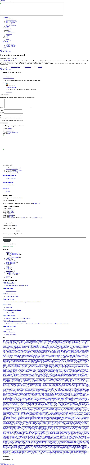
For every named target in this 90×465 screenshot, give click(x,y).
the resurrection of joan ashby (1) (53, 436)
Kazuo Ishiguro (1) (50, 391)
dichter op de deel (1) (57, 362)
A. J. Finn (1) (21, 341)
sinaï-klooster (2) (77, 423)
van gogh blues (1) (14, 445)
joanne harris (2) (71, 388)
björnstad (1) (17, 351)
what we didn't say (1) (46, 450)
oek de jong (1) (79, 408)
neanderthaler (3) (61, 405)
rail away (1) (73, 416)
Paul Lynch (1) (58, 412)
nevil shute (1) (18, 407)
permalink (40, 67)
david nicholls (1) (56, 359)
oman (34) (33, 409)
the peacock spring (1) (35, 434)
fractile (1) (40, 371)
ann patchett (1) (48, 345)
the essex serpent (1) (81, 429)
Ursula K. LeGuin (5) (53, 443)
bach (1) (60, 348)
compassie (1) (59, 356)
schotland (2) (25, 421)
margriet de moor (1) (47, 399)
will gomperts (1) (24, 451)
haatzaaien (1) (32, 376)
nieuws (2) (37, 407)
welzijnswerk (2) (79, 448)
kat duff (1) (19, 391)
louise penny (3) (64, 397)
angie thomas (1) (34, 345)
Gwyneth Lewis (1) (13, 376)
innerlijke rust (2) (38, 385)
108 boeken (11, 208)
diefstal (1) (65, 362)
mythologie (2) (66, 404)
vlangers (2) (5, 447)
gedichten (8, 259)
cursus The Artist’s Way (11, 25)
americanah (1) (61, 343)
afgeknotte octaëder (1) (13, 342)
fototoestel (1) (35, 371)
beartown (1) (6, 350)
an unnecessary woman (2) (14, 345)
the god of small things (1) (22, 431)
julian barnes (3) (74, 390)
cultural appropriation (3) (28, 357)
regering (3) (49, 417)
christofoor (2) (35, 355)
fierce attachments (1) (75, 370)
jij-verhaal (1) (43, 388)
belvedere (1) (55, 350)
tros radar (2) (37, 442)
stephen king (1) (63, 426)
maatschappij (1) (43, 398)
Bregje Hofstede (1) (66, 352)
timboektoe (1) (6, 441)
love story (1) (72, 397)
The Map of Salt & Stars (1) (14, 433)
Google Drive (36, 203)
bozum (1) (52, 352)
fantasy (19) (19, 370)
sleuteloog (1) (18, 424)
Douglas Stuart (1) (68, 364)
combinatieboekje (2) (42, 356)
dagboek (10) (69, 357)
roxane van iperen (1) (9, 419)
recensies (8, 269)
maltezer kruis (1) (78, 398)
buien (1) (79, 352)
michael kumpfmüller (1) (63, 402)
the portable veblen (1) (67, 434)
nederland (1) (68, 405)
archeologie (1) (7, 347)
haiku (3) (38, 376)
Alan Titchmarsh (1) (52, 342)
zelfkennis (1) (86, 452)
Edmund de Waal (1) (80, 365)
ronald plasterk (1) (76, 418)
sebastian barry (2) (80, 422)
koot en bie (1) (70, 393)
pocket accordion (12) (34, 414)
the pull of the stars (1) (83, 434)
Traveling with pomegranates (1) (14, 442)
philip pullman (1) (12, 413)
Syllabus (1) (61, 427)
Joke (7, 76)
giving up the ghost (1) (78, 374)
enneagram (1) (80, 367)
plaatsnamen (10, 129)
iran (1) (74, 385)
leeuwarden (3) (18, 395)
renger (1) (79, 417)
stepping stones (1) (71, 426)
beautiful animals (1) (13, 350)
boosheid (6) (31, 352)
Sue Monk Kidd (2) (12, 427)
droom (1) (26, 365)
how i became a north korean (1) (35, 383)
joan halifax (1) (55, 388)
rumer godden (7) (23, 419)
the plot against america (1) (56, 434)
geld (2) (37, 373)
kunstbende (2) (16, 394)
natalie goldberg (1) (24, 405)
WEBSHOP (5, 41)
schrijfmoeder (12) (56, 421)
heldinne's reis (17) (15, 379)
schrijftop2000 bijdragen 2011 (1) (81, 421)
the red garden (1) (20, 436)
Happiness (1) (32, 378)
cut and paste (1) (54, 357)
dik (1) (77, 362)
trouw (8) (42, 442)
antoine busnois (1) (68, 346)
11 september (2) (29, 340)
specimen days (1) (85, 424)
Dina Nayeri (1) (82, 362)
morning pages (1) (7, 404)
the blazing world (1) (58, 428)
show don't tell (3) (31, 423)
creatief (7, 255)
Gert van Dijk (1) (25, 374)
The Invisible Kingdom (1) (22, 432)
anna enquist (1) (56, 345)
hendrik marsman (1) (64, 379)
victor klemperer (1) (35, 446)
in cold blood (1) (45, 384)
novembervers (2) (42, 408)
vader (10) (77, 443)
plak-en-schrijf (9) (13, 414)
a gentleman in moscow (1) (58, 340)
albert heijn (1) (68, 342)
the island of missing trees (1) (35, 432)
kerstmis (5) (73, 391)
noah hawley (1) (72, 407)
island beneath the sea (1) (8, 386)
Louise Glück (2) (57, 397)
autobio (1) (37, 348)
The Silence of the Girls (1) (47, 437)
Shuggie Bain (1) (39, 423)
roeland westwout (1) (58, 418)
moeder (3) (69, 403)
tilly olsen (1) (79, 440)
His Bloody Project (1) (37, 381)
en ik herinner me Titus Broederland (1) (63, 367)
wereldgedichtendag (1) (8, 450)
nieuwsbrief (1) (43, 407)
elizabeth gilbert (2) (55, 366)
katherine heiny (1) (34, 391)
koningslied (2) (63, 393)
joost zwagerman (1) (12, 390)
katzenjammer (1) (42, 391)
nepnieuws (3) (11, 407)
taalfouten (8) (76, 427)
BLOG (4, 47)
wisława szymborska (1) (58, 451)
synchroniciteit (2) (68, 427)
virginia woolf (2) (56, 446)
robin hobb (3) (34, 418)
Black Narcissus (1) (33, 351)
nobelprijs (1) (80, 407)
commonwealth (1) (51, 356)
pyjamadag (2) (35, 416)
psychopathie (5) (8, 416)
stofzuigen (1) (78, 426)
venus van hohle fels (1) (53, 445)
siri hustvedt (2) (85, 423)
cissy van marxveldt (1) (63, 355)
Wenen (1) (85, 448)
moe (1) (64, 403)
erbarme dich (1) (14, 369)
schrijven (8, 276)
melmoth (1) (25, 402)
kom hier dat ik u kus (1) (49, 393)
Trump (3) (55, 442)
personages (9, 128)
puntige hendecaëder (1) (26, 416)
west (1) (25, 450)
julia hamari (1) (67, 390)
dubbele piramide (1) (33, 365)
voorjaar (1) (64, 447)
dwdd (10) (60, 365)
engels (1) (74, 367)
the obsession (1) (10, 434)
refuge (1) (44, 417)
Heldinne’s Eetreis (8, 182)
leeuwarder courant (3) (27, 395)
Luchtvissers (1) (82, 397)
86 (41, 217)
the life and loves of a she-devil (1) (54, 432)
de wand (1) (54, 361)
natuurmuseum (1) (45, 405)
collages (7, 42)
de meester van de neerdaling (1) (38, 360)
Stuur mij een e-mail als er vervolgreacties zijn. (12, 118)
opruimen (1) (6, 410)
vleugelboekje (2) (12, 447)
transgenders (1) (77, 441)
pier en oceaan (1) (65, 413)
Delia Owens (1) (10, 362)
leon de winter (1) (53, 395)
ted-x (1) (32, 428)
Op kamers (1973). (10, 312)
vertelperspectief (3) (19, 446)
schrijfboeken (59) (33, 421)
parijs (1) (23, 412)
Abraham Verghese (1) (58, 341)
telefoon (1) (37, 428)
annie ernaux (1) (31, 346)
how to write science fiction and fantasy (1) (52, 383)
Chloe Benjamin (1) (19, 355)
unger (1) (16, 443)
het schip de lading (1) (8, 381)
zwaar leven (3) (67, 453)
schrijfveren (8, 31)
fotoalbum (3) (22, 371)
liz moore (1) (34, 397)
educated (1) (10, 366)
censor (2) (45, 354)
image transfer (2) (37, 384)
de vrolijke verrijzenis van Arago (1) (44, 361)
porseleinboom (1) (60, 414)
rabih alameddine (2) (43, 416)
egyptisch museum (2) (39, 366)
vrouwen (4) (10, 448)
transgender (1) (70, 441)
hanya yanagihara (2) (24, 378)
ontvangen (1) (73, 409)
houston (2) (25, 383)
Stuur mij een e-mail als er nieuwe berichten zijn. (12, 120)
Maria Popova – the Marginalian (16, 321)
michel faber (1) (6, 403)
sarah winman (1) (73, 419)
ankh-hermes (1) (41, 345)
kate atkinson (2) (25, 391)
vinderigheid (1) (43, 446)
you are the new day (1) (58, 452)
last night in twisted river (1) (65, 394)
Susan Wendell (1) (38, 427)
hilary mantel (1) (16, 381)
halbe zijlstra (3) (43, 376)
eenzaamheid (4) (25, 366)
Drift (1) (22, 365)
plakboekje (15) (20, 414)
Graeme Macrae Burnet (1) (56, 375)
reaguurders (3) (32, 417)
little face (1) (28, 397)
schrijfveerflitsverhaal (13, 273)
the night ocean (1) (79, 433)
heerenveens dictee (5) (80, 378)
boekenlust (10, 288)
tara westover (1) (13, 428)
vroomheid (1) (81, 447)
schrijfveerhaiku (14, 169)
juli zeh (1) (53, 390)
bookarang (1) (25, 352)
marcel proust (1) (13, 399)
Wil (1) (14, 451)
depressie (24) (30, 362)
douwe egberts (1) (84, 364)
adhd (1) (74, 341)
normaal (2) (35, 408)
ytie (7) (80, 452)
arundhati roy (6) (45, 347)
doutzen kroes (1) (76, 364)
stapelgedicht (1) (35, 426)
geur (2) (42, 374)
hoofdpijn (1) (85, 381)
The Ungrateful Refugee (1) (15, 438)
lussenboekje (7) (12, 398)
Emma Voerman (11, 294)
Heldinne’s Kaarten (10, 44)
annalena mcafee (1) (79, 345)
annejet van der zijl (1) (16, 346)
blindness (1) (41, 351)
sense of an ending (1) (13, 423)
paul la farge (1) (50, 412)
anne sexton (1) (7, 346)
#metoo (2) (12, 340)
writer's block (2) (6, 452)
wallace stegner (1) (38, 448)
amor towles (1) (77, 343)
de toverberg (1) (16, 361)
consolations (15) (74, 356)
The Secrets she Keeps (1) (25, 437)
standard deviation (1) (26, 426)
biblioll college (11, 315)
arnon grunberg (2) (23, 347)
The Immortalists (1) (11, 432)
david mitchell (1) (48, 359)
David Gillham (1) (40, 359)
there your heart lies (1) (16, 440)
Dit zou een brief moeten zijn (12, 296)
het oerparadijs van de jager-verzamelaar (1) (79, 380)
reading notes (11, 332)
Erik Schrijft (10, 299)
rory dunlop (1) (83, 418)
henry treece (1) (73, 379)
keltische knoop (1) (59, 391)
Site (1, 115)
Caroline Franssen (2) (11, 354)
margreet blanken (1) (38, 399)
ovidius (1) (71, 410)
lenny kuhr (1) (35, 395)
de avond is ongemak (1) (83, 359)
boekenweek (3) (65, 351)
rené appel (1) (74, 417)
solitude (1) (51, 424)
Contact (7, 39)
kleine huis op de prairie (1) (24, 393)
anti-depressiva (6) (46, 346)
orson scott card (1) (40, 410)
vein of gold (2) (44, 445)
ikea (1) (26, 384)
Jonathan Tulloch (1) (69, 389)
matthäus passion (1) (58, 400)
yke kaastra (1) (49, 452)
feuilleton (8, 258)
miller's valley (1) (43, 403)
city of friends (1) (78, 355)
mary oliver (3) (50, 400)
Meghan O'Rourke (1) (17, 402)
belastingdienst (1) (47, 350)
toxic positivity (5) (55, 441)
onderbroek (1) (39, 409)
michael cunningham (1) (52, 402)
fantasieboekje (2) (12, 370)
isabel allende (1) (86, 385)
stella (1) (57, 426)
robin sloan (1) (41, 418)
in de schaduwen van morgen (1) (56, 384)
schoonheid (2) (19, 421)
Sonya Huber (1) (68, 424)
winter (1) (51, 451)
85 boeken (11, 211)
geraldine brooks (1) (78, 373)
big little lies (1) (84, 350)
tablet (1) (81, 427)
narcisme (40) (16, 405)
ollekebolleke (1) (27, 409)
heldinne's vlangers (10, 263)
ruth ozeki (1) (34, 419)
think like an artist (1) (26, 440)
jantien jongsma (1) (81, 386)
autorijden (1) (50, 348)
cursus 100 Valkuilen (10, 22)
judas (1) (49, 390)
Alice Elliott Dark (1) (7, 343)
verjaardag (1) (84, 445)
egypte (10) (31, 366)
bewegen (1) (65, 350)
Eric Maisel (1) (22, 369)
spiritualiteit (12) (6, 426)
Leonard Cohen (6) (61, 395)
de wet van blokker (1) (62, 361)
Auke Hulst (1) (17, 348)
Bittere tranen (9, 307)
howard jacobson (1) (66, 383)
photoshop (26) (35, 413)
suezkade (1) (20, 427)
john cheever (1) (17, 389)
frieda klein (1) (86, 371)
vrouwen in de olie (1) (18, 448)
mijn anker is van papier (13, 257)
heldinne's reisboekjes (10, 262)
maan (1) (26, 398)
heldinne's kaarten (10, 260)
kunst (7, 264)
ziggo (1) (8, 453)
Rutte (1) (39, 419)
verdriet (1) (61, 445)
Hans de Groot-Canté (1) (13, 378)
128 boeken (11, 215)
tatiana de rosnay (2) (25, 428)
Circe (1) (41, 355)
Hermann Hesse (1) (7, 380)
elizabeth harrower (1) (65, 366)
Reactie (2, 107)
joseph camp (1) (28, 390)
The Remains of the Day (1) (40, 436)
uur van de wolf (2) (65, 443)
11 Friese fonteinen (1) (20, 340)
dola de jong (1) (28, 364)
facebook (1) (67, 369)
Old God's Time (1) (18, 409)
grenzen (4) (64, 375)
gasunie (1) (19, 373)
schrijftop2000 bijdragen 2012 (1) (10, 422)
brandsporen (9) (57, 352)
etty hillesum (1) (45, 369)
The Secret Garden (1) (14, 437)
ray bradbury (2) (16, 417)
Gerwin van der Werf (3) (34, 374)
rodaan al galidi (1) (49, 418)
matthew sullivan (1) (68, 400)
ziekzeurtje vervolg (17, 167)
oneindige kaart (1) (53, 409)
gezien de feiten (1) (62, 374)
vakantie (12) (83, 443)
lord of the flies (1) (49, 397)
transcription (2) (62, 441)
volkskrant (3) (58, 447)
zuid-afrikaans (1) (60, 453)
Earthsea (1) (72, 365)
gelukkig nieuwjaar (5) (60, 373)
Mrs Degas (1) (39, 404)
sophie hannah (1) (77, 424)
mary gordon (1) (33, 400)
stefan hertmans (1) (43, 426)
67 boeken (34, 217)
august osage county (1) (75, 347)
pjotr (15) (6, 414)
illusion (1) (30, 384)
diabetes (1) (40, 362)
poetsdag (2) (42, 414)
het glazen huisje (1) (36, 380)
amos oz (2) (83, 343)
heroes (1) (14, 380)
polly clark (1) (53, 414)
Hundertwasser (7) (7, 384)
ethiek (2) (39, 369)
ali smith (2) (84, 342)
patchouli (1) (34, 412)
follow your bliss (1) (13, 371)
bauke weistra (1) (84, 348)
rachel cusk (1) (51, 416)
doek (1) (18, 364)
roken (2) (65, 418)
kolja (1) (42, 393)
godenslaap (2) (16, 375)
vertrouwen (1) (27, 446)
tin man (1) (12, 441)
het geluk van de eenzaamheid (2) (23, 380)
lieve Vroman (3, 50)
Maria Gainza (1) (65, 399)
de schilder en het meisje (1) (63, 360)
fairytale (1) (5, 370)
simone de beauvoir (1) (57, 423)
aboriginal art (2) (49, 341)
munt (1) (52, 404)
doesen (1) (22, 364)
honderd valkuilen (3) (76, 381)
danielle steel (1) (25, 359)
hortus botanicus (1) (8, 383)
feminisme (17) (66, 370)
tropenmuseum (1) (30, 442)
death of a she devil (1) (84, 361)
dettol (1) (35, 362)
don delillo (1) (35, 364)
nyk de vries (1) (59, 408)
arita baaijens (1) (15, 347)
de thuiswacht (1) (84, 360)
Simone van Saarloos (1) (68, 423)
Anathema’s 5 (9, 329)
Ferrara (9, 304)
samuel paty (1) (45, 419)
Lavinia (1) (74, 394)
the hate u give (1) (81, 431)
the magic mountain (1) (74, 432)
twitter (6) (77, 442)
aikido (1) (46, 342)
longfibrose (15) (41, 397)
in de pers (8, 35)
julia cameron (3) (60, 390)
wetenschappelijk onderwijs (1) (34, 450)
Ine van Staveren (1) (15, 385)
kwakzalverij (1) (42, 394)
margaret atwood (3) (21, 399)
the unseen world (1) (26, 438)
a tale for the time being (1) (76, 340)
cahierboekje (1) (85, 352)
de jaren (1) (28, 360)
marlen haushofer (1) (16, 400)
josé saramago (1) (21, 390)
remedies (9, 131)
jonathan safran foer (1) (59, 389)
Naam (2, 110)
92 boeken (11, 216)
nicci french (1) (31, 407)
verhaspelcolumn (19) (69, 445)
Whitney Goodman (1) (8, 451)
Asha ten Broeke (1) (53, 347)
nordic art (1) (29, 408)
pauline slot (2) (65, 412)
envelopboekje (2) (7, 369)
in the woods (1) (82, 384)
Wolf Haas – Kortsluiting (11, 291)
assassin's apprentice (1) (64, 347)
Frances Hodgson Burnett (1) (49, 371)
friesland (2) (9, 373)
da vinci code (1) (62, 357)
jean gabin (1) (13, 388)
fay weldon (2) (41, 370)
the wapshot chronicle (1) (45, 438)
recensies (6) (39, 417)
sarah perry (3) (66, 419)
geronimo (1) (10, 374)
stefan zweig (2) (51, 426)
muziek (7, 268)
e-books (7, 26)
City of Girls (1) (85, 355)
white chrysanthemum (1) (81, 450)
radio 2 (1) (67, 416)
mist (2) (61, 403)
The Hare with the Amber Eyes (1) (69, 431)
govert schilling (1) (45, 375)
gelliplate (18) (42, 373)
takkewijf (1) (86, 427)
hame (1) (57, 376)
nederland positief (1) (76, 405)
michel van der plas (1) (15, 403)
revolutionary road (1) (9, 418)
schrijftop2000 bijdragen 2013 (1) (25, 422)
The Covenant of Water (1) (51, 429)
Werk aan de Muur (18, 198)
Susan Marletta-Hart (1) (28, 427)
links (7, 36)
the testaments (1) (78, 437)
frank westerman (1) (60, 371)
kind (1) (83, 391)
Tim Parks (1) (86, 440)
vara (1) (32, 445)
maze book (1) (76, 400)
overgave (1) (66, 410)
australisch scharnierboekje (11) (28, 348)
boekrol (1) (79, 351)
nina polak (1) (50, 407)
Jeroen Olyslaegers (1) (35, 388)
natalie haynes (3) (32, 405)
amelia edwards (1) (53, 343)
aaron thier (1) (42, 341)
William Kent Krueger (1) (42, 451)
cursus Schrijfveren (10, 23)
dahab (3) (74, 357)
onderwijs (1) (46, 409)
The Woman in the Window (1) (78, 438)
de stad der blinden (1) (75, 360)
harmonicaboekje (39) (40, 378)
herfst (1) (85, 379)
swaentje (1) (45, 427)
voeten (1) (52, 447)
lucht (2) (77, 397)
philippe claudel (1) (27, 413)
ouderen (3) (54, 410)
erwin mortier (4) (29, 369)
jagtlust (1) (38, 386)
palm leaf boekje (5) (7, 412)
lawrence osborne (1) (81, 394)
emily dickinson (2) (25, 367)
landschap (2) (49, 394)
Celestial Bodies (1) (38, 354)
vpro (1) (68, 447)
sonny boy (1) (62, 424)
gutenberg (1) (6, 376)
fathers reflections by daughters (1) (29, 370)
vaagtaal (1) (72, 443)
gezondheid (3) (69, 374)
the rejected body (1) (28, 436)
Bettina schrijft (11, 283)
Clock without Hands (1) (8, 356)
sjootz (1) (5, 424)
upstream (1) (35, 443)
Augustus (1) (11, 348)
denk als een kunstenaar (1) (20, 362)
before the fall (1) (39, 350)
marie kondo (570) (81, 399)
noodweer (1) (6, 408)
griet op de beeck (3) (71, 375)
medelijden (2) (83, 400)
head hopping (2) (71, 378)
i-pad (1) (13, 384)
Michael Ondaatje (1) (73, 402)
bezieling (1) (71, 350)
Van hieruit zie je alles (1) (24, 445)
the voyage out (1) (35, 438)
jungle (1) (80, 390)
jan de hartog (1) (59, 386)
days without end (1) (73, 359)
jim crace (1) (49, 388)
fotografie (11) (28, 371)
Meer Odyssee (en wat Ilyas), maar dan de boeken (17, 285)
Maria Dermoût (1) (57, 399)
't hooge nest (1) (6, 340)
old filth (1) (11, 409)
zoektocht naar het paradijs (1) (27, 453)
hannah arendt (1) (63, 376)
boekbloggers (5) (58, 351)
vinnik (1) (50, 446)
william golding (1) (32, 451)
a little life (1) (67, 340)
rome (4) (69, 418)
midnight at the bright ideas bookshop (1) (30, 403)
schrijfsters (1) (63, 421)
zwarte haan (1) (81, 453)
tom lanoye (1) (29, 441)
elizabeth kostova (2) (74, 366)
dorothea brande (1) (59, 364)
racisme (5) (57, 416)
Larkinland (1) (55, 394)
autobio (7, 252)
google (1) (38, 375)
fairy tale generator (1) (83, 369)
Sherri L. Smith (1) (22, 423)
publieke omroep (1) (16, 416)
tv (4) (64, 442)
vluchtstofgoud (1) (28, 447)
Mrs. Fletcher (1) (46, 404)
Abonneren (6, 240)
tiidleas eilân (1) (72, 440)
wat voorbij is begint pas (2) (69, 448)
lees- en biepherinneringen (14, 254)
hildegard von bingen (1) (26, 381)
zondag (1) (53, 453)
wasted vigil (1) (59, 448)
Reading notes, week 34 (11, 334)
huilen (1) (81, 383)
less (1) (67, 395)
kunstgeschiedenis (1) (25, 394)
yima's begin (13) (35, 452)
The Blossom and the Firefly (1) (70, 428)
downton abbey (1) (7, 365)
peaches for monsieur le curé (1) (75, 412)
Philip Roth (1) (20, 413)
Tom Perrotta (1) (36, 441)
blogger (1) (51, 351)
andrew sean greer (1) (25, 345)
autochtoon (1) (43, 348)
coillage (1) (16, 356)
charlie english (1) (66, 354)
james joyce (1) (44, 386)
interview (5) (62, 385)
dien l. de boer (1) (72, 362)
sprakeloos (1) (13, 426)
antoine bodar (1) (59, 346)
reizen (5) (54, 417)
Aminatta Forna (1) (69, 343)
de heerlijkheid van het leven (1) (18, 360)
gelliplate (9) (48, 373)
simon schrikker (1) (47, 423)
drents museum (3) (16, 365)
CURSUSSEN (6, 17)
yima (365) (29, 452)
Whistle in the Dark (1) (70, 450)
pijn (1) (82, 413)
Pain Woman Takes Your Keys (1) (81, 410)
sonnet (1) (56, 424)
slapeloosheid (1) (11, 424)
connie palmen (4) (66, 356)
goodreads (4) (33, 375)
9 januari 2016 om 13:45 (8, 78)
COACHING (6, 27)
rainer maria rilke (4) (80, 416)
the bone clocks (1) (82, 428)
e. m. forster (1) (66, 365)
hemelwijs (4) (57, 379)
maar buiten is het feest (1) (34, 398)
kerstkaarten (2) (67, 391)
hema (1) (52, 379)
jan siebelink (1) (66, 386)
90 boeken (23, 217)
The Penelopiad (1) (45, 434)
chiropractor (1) (11, 355)
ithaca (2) (16, 386)
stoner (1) (84, 426)
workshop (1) (67, 451)
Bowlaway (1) (46, 352)
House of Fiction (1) (17, 383)
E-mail (2, 112)
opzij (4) (11, 410)
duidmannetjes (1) (48, 365)
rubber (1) (17, 419)
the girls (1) (14, 431)
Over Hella (8, 40)
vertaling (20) (12, 446)
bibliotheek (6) (77, 350)
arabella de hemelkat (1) (77, 346)
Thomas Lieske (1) (35, 440)
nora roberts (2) (22, 408)
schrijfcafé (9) (40, 421)
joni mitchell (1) (77, 389)
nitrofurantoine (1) (58, 407)
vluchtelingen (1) (20, 447)
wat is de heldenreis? (10, 32)
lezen (7, 266)
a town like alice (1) (13, 341)
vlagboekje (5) (84, 446)
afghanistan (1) (21, 342)
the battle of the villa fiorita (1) (46, 428)
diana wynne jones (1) (48, 362)
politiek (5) (47, 414)
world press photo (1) (83, 451)
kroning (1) (84, 393)
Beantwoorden (6, 82)
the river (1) (63, 436)
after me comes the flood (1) (37, 342)
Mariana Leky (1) (73, 399)
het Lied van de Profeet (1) (64, 380)
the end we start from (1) (71, 429)
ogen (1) (85, 408)
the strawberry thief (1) (69, 437)
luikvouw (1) (6, 398)
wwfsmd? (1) (23, 452)
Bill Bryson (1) (10, 351)
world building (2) (75, 451)
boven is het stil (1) (38, 352)
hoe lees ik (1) (62, 381)
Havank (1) (64, 378)
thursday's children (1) (60, 440)
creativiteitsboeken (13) (8, 357)
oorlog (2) (86, 409)
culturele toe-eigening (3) (39, 357)
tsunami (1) (60, 442)
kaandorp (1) (86, 390)
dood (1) (41, 364)
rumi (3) (29, 419)
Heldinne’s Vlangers (10, 46)
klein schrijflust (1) (14, 393)
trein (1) (24, 442)
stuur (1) (6, 427)
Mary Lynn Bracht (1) (42, 400)
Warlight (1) (52, 448)
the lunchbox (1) (65, 432)
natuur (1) (39, 405)
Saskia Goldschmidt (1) (83, 419)
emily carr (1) (18, 367)
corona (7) (85, 356)
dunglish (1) (55, 365)
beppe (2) (60, 350)
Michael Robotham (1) (84, 402)
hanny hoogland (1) (71, 376)
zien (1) (4, 453)
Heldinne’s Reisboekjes (11, 45)
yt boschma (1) (75, 452)
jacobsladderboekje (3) (24, 386)
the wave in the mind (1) (65, 438)
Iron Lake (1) (79, 385)
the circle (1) (42, 429)
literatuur (8, 267)
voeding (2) (35, 447)
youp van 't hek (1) (68, 452)
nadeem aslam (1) (80, 404)
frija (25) (14, 373)
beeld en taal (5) (31, 350)
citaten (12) (71, 355)
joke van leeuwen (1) (40, 389)
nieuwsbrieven (9, 34)
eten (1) (35, 369)
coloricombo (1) (28, 356)
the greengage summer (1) (45, 431)
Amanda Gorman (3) (44, 343)
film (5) (81, 370)
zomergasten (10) (38, 453)
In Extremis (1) (67, 384)
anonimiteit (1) (38, 346)
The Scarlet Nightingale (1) (73, 436)
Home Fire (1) (68, 381)
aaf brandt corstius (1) (29, 341)
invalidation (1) (68, 385)
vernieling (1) (6, 446)
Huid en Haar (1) (75, 383)
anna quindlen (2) (71, 345)
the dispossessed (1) (61, 429)
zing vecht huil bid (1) (16, 453)
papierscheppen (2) (16, 412)
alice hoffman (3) (16, 343)
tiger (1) (67, 440)
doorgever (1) (46, 364)
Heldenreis (2, 0)
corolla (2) (80, 356)
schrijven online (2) (53, 422)
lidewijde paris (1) (12, 397)
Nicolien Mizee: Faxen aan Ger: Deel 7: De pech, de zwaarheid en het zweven (23, 302)
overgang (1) (60, 410)
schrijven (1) (36, 422)
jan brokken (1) (51, 386)
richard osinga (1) (18, 418)
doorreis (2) (51, 364)
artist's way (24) (37, 347)
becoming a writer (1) (23, 350)
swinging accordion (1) (53, 427)
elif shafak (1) (48, 366)
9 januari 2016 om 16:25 (11, 87)
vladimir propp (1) (77, 446)
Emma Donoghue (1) (41, 367)
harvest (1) (59, 378)
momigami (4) (75, 403)
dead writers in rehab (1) (73, 361)
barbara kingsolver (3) (67, 348)
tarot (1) (19, 428)
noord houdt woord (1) (14, 408)
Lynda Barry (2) (20, 398)
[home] (31, 15)
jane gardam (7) (73, 386)
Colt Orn (8, 169)
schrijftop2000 (9, 271)
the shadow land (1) (36, 437)
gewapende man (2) (53, 374)
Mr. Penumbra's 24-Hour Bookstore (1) (26, 404)
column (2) (34, 356)
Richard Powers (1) (26, 418)
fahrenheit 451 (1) (74, 369)
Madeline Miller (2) (52, 398)
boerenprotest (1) (18, 352)
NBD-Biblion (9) (53, 405)
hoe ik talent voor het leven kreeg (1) (50, 381)
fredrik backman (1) (69, 371)
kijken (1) (78, 391)
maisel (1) (71, 398)
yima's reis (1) (43, 452)
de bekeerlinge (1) (7, 360)
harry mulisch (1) (49, 378)
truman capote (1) (49, 442)
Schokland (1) (12, 421)
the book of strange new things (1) (19, 429)
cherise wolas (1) (73, 354)
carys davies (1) (30, 354)
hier (9, 133)
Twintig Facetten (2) (70, 442)
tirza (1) (16, 441)
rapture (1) (9, 417)
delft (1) (4, 362)
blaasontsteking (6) (24, 351)
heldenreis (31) (7, 379)
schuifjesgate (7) (61, 422)
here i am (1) (80, 379)
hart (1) (55, 378)
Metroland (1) (43, 402)
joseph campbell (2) (36, 390)
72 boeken (11, 210)
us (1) (59, 443)
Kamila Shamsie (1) (7, 391)
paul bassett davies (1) (42, 412)
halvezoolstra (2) (51, 376)
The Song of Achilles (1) (58, 437)
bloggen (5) (46, 351)
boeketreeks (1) (73, 351)
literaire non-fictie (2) (20, 397)
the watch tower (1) (55, 438)
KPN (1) (76, 393)
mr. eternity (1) (14, 404)
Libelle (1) (5, 397)
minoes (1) (56, 403)
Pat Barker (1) (28, 412)
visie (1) (62, 446)
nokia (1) (85, 407)
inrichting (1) (45, 385)
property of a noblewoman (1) (76, 414)
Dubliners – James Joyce (6, 51)
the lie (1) (44, 432)
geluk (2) (53, 373)
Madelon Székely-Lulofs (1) (63, 398)
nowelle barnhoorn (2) (51, 408)
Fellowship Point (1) (58, 370)
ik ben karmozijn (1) (19, 384)
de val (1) (33, 361)
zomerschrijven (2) (46, 453)
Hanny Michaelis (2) (80, 376)
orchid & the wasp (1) (18, 410)
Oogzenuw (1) (80, 409)
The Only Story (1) (18, 434)
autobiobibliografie (15, 67)
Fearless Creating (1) (49, 370)
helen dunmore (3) (24, 379)
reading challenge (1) (24, 417)
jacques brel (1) (32, 386)
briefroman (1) (74, 352)
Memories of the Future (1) (34, 402)
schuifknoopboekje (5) (71, 422)
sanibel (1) (60, 419)
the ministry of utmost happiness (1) (40, 433)
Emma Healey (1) (50, 367)
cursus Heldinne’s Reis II (11, 21)
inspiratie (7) (51, 385)
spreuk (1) (19, 426)
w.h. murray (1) (29, 448)
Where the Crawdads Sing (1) (58, 450)
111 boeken (11, 213)
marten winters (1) (25, 400)
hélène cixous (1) (32, 379)
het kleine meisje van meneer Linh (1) (49, 380)
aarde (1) (36, 341)
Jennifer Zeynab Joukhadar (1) (23, 388)
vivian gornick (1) (68, 446)
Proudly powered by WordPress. (7, 464)
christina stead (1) (28, 355)
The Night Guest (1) (70, 433)
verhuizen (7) (77, 445)
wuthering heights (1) (15, 452)
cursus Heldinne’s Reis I (11, 20)
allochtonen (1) (28, 343)
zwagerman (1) (74, 453)
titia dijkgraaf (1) (22, 441)
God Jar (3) (86, 374)
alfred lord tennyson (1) (77, 342)
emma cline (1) (33, 367)
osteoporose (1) (48, 410)
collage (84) (22, 356)
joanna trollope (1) (63, 388)
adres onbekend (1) (81, 341)
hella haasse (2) (39, 379)
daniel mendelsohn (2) (16, 359)
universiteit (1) (21, 443)
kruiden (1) (5, 394)
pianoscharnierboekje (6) (55, 413)
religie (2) (59, 417)
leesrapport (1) (11, 395)
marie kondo (28, 67)
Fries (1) (5, 373)
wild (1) (18, 451)
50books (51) (48, 340)
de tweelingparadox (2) (25, 361)
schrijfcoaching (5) (47, 421)
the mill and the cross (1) (26, 433)
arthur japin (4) (31, 347)
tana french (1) (6, 428)
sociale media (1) (44, 424)
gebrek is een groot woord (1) (28, 373)
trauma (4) (83, 441)
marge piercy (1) (29, 399)
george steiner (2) (70, 373)
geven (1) (46, 374)
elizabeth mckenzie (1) (9, 367)
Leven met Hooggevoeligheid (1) (76, 395)
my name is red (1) (58, 404)
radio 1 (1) (62, 416)
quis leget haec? (11, 326)
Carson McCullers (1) (21, 354)
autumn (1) (55, 348)
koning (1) (57, 393)
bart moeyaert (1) (76, 348)
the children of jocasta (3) (33, 429)
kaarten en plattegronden (12, 132)
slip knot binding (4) (31, 424)
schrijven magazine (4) (44, 422)
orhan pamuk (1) (26, 410)
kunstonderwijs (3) (34, 394)
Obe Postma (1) (67, 408)
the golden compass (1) (34, 431)
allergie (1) (22, 343)
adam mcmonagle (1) (67, 341)
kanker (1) (14, 391)
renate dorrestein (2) (66, 417)
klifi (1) (32, 393)
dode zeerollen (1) (12, 364)
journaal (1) (44, 390)
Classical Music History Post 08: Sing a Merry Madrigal (18, 318)
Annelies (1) (24, 346)
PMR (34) (26, 414)
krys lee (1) (10, 394)
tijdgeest (7, 277)
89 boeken (11, 217)
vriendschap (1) (74, 447)
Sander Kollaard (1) (53, 419)
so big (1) (38, 424)
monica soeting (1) (82, 403)
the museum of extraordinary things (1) (56, 433)
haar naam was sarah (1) (23, 376)
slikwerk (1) (24, 424)
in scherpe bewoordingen (14, 310)
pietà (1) (79, 413)
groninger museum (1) (81, 375)
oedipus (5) (73, 408)
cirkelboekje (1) (54, 355)
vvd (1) (24, 448)
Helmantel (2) (46, 379)
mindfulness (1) (50, 403)
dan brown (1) (80, 357)
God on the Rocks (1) (7, 375)
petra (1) (6, 413)
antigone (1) (52, 346)
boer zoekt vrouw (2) (9, 352)
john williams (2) (32, 389)
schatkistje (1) (6, 421)
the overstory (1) (26, 434)
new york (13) (25, 407)
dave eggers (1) (32, 359)
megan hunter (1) (8, 402)
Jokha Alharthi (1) (50, 389)
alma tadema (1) (36, 343)
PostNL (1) (67, 414)
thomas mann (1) (43, 440)
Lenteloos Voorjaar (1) (44, 395)
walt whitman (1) (46, 448)
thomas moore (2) (51, 440)
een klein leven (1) (17, 366)
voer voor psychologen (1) (44, 447)
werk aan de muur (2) (18, 450)
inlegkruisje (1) (31, 385)
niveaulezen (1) (65, 407)
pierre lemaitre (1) (73, 413)
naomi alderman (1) (8, 405)
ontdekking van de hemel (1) (63, 409)
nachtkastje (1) (73, 404)
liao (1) (86, 395)
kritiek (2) (80, 393)
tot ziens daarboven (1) (45, 441)
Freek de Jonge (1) (78, 371)
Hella (16, 58)
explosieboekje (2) (60, 369)
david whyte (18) (64, 359)
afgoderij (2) (28, 342)
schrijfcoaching (9, 29)
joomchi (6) (83, 389)
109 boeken (11, 212)
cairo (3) (5, 354)
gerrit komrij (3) (17, 374)
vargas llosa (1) (37, 445)
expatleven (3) (52, 369)
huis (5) (85, 383)
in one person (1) (74, 384)
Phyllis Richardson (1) (44, 413)
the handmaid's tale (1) (56, 431)
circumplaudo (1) (47, 355)
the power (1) (75, 434)
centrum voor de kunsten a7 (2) (54, 354)
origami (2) (33, 410)
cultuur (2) (48, 357)
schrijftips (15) (70, 421)
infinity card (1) (23, 385)
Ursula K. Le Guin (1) (43, 443)
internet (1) (56, 385)
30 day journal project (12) (39, 340)
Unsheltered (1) (28, 443)
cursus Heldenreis (10, 18)
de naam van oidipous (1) (51, 360)
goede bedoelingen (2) (24, 375)
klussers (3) (37, 393)
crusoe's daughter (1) (18, 357)
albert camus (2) (60, 342)
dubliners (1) (41, 365)
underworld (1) (10, 443)
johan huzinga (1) (79, 388)
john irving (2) (25, 389)
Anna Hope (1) (63, 345)
